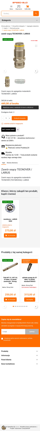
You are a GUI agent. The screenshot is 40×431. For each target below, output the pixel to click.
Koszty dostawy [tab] (12, 163)
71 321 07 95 (10, 138)
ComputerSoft (26, 428)
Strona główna (5, 26)
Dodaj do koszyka (19, 118)
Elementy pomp (14, 28)
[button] (27, 7)
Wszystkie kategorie (18, 26)
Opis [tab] (3, 163)
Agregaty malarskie (33, 26)
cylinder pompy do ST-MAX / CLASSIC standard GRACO (29, 279)
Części (6, 28)
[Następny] (35, 306)
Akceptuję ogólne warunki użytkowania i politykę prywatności (18, 339)
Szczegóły (29, 299)
